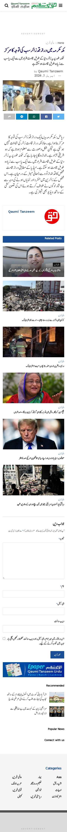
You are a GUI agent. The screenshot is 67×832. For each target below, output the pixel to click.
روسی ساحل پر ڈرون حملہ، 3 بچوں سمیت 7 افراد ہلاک (45, 366)
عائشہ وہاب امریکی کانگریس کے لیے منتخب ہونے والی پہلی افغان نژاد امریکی (34, 270)
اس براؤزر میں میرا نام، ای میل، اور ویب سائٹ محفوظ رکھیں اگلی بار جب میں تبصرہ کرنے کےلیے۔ (35, 641)
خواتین (39, 790)
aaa (59, 777)
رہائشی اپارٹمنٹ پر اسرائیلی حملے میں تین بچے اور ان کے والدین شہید (40, 504)
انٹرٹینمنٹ (56, 796)
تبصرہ (61, 538)
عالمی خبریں (50, 43)
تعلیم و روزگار (36, 783)
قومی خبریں (17, 790)
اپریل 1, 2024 (44, 75)
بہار (40, 777)
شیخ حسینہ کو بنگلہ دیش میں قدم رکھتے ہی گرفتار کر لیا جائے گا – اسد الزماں (39, 412)
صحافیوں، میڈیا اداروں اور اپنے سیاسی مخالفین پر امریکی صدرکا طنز (41, 458)
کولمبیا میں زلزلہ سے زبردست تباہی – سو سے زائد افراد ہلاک (43, 320)
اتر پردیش (57, 783)
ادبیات (58, 790)
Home (61, 43)
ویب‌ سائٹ (59, 621)
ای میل (60, 603)
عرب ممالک (16, 783)
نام (62, 586)
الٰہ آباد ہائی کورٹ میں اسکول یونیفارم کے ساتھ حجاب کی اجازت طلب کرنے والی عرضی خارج (27, 696)
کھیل (19, 796)
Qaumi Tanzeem (50, 71)
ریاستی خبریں (36, 796)
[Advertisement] (33, 19)
